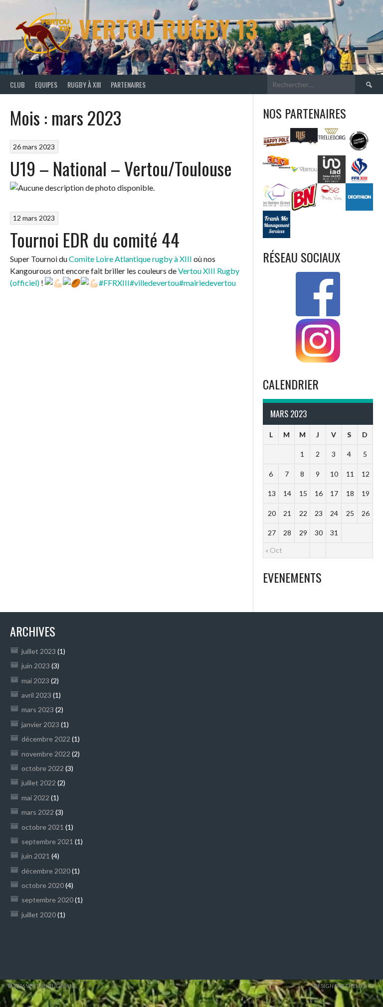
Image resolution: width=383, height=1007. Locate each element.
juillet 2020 (38, 914)
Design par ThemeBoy (345, 986)
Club (17, 84)
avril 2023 (36, 695)
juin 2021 (35, 856)
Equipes (46, 84)
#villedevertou (154, 282)
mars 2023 (37, 709)
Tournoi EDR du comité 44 (95, 239)
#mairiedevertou (207, 282)
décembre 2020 (45, 871)
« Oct (273, 550)
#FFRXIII (114, 282)
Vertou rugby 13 (168, 28)
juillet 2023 (38, 651)
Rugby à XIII (84, 84)
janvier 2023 (40, 724)
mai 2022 (35, 797)
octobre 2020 (42, 885)
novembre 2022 (45, 754)
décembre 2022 (45, 739)
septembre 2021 (47, 841)
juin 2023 (35, 665)
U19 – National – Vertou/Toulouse (121, 168)
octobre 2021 (42, 827)
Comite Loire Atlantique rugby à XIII (130, 258)
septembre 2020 (47, 899)
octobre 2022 (42, 768)
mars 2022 (37, 812)
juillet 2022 (38, 782)
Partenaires (128, 84)
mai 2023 (35, 680)
